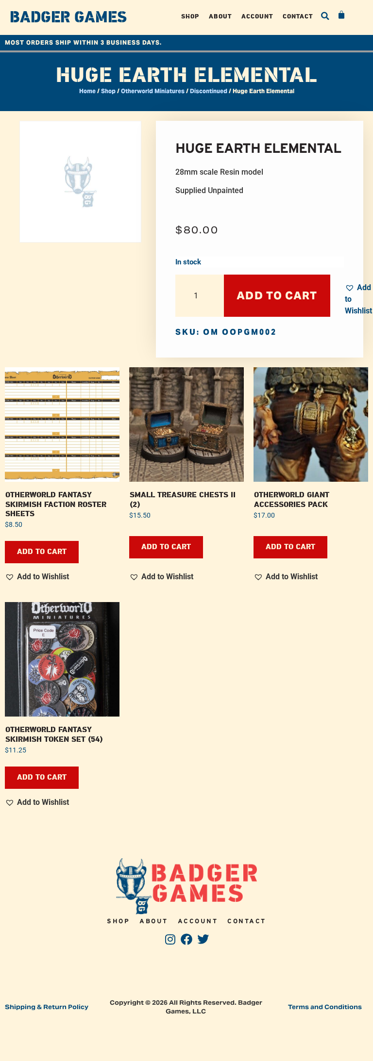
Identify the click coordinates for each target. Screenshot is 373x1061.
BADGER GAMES (68, 17)
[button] (325, 16)
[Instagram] (170, 939)
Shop (190, 16)
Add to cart (277, 295)
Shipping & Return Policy (46, 1007)
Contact (298, 16)
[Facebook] (187, 939)
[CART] (342, 15)
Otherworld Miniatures (153, 91)
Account (257, 16)
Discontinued (208, 91)
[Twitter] (203, 939)
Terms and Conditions (325, 1007)
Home (87, 91)
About (220, 16)
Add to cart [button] (42, 552)
